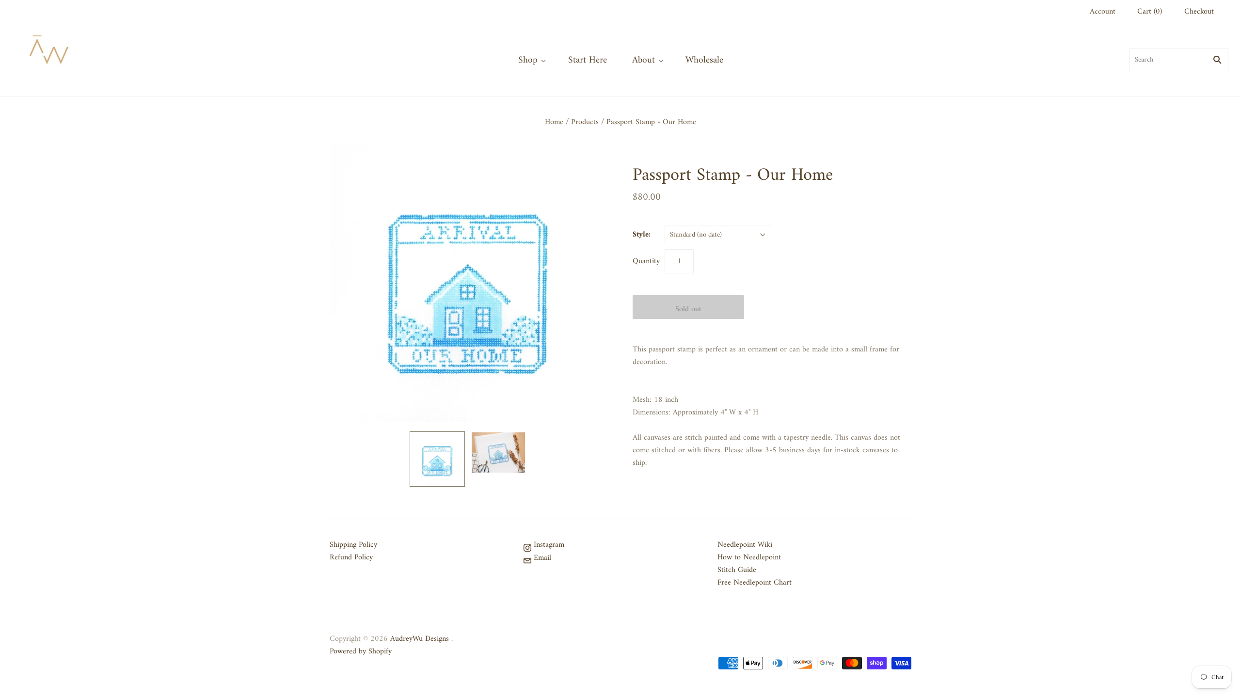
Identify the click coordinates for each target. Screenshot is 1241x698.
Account (1102, 11)
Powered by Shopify (361, 651)
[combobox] (1179, 59)
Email (541, 558)
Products (585, 122)
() (1149, 11)
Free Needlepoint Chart (754, 582)
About (643, 60)
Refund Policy (351, 557)
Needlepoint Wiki (744, 545)
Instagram (547, 545)
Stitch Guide (736, 570)
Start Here (587, 60)
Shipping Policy (353, 545)
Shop (528, 60)
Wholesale (704, 60)
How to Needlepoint (749, 557)
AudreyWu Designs (419, 639)
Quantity (646, 261)
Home (554, 122)
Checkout (1199, 11)
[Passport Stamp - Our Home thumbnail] (437, 459)
